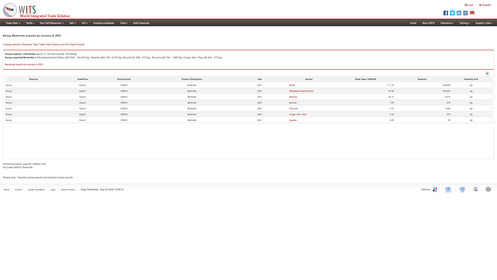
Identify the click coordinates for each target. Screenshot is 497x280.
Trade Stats (12, 22)
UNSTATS (462, 189)
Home (413, 22)
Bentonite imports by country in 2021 (24, 64)
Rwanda (293, 96)
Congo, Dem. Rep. (298, 114)
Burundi (292, 102)
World (292, 85)
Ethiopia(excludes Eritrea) (301, 90)
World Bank (489, 189)
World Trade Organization (476, 189)
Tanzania (293, 108)
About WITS (428, 22)
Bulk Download (141, 22)
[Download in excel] (487, 72)
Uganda (293, 120)
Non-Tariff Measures (51, 22)
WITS (39, 9)
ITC (436, 189)
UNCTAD (449, 189)
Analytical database (103, 22)
